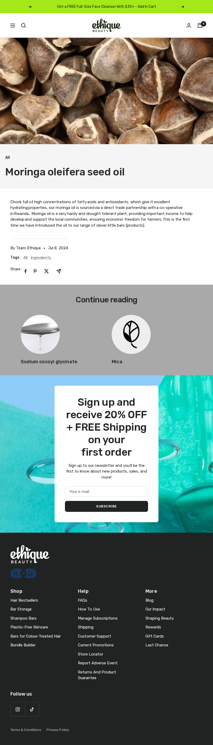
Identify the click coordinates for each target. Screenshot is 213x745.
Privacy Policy (57, 730)
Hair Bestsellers (24, 600)
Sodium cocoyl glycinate (49, 362)
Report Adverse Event (98, 663)
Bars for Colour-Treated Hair (35, 636)
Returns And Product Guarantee (97, 675)
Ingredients (41, 257)
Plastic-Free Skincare (29, 627)
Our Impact (155, 609)
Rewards (153, 627)
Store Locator (90, 654)
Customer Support (94, 636)
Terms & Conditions (25, 730)
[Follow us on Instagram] (17, 709)
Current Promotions (96, 645)
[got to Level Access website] (23, 571)
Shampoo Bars (23, 618)
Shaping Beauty (159, 618)
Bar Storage (21, 609)
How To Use (89, 609)
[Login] (189, 25)
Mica (117, 362)
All (7, 157)
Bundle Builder (23, 645)
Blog (149, 600)
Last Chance (156, 645)
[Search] (23, 25)
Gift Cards (154, 636)
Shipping (86, 627)
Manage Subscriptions (98, 618)
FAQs (82, 600)
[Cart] (200, 25)
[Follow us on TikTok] (32, 709)
